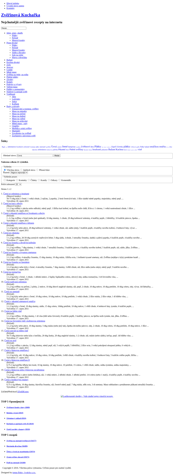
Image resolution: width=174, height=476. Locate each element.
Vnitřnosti (11, 94)
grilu (138, 147)
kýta (102, 147)
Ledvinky (16, 99)
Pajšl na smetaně (16, 463)
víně (140, 149)
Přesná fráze (44, 170)
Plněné (72, 149)
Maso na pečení (18, 114)
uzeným (59, 147)
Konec (26, 391)
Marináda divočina (17, 446)
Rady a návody (13, 106)
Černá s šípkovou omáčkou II (17, 360)
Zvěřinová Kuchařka (20, 14)
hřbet (170, 147)
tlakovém (34, 150)
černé (65, 146)
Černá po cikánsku (11, 233)
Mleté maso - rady (19, 123)
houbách (19, 147)
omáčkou (154, 146)
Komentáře (66, 180)
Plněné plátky (12, 77)
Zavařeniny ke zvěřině (21, 133)
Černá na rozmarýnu (12, 272)
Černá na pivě (10, 340)
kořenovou (49, 150)
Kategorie (11, 180)
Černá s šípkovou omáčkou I (16, 350)
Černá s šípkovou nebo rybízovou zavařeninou (24, 370)
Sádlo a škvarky (19, 52)
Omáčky (15, 126)
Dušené (105, 147)
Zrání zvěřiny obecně (18, 457)
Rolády (10, 82)
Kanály (44, 180)
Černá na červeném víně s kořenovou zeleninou (24, 321)
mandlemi (78, 147)
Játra (14, 96)
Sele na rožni (17, 55)
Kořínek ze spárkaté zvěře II (20, 424)
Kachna (119, 149)
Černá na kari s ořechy (13, 203)
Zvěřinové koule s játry (18, 407)
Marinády (16, 131)
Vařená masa (12, 87)
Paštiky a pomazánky (16, 89)
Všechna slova (13, 170)
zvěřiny (79, 149)
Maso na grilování (19, 121)
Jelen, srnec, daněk (15, 33)
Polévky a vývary (14, 84)
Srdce (14, 101)
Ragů (3, 147)
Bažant (10, 60)
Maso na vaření (18, 118)
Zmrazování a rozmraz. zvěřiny (25, 109)
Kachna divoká (13, 62)
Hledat (56, 156)
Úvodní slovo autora (15, 6)
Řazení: (6, 172)
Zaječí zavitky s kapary (18, 429)
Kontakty (11, 8)
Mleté (67, 150)
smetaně (43, 147)
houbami (97, 149)
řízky (142, 147)
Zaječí (113, 147)
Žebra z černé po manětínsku (21, 452)
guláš (6, 147)
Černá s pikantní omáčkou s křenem (18, 223)
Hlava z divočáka (19, 57)
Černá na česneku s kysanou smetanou (19, 252)
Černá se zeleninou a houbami (16, 194)
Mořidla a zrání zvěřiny (22, 128)
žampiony (72, 147)
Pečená (167, 147)
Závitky (10, 79)
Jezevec (10, 67)
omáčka (162, 146)
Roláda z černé (15, 413)
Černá (54, 146)
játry (37, 147)
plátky (127, 146)
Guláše (10, 70)
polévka (55, 150)
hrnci (125, 150)
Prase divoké (12, 43)
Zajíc (9, 65)
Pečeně (15, 38)
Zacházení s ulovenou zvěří (23, 136)
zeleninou (42, 149)
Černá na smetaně (11, 291)
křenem (90, 150)
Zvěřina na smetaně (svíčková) (21, 441)
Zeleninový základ (16, 418)
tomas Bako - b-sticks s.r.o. (24, 472)
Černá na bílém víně (13, 311)
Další (21, 391)
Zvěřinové (85, 146)
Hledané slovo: (10, 155)
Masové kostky (18, 40)
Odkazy (54, 180)
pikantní (105, 150)
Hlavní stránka (13, 3)
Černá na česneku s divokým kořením (19, 242)
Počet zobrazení (8, 184)
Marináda (86, 150)
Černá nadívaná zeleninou (15, 282)
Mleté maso (11, 72)
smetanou (12, 147)
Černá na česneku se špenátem (16, 262)
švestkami (33, 147)
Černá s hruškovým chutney (16, 380)
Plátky (14, 35)
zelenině (26, 147)
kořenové (109, 147)
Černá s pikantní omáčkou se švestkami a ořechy (24, 213)
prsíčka (48, 147)
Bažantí (129, 150)
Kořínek (15, 104)
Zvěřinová (133, 147)
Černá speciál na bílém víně (16, 331)
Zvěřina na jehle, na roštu (17, 74)
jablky (136, 150)
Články (34, 180)
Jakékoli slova (29, 170)
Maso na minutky (19, 111)
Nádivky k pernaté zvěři (17, 92)
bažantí (147, 147)
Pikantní (61, 149)
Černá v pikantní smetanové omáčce (19, 301)
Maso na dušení (18, 116)
